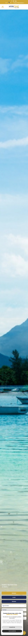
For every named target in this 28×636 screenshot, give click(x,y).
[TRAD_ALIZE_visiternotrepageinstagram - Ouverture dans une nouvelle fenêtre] (13, 1)
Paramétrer (12, 627)
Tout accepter (12, 631)
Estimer (14, 601)
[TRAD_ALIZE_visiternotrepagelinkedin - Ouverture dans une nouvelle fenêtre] (15, 1)
